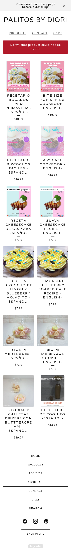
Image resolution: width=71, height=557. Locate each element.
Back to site (35, 534)
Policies (35, 473)
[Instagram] (35, 521)
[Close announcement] (64, 6)
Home (35, 455)
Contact (40, 33)
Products (17, 33)
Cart (57, 33)
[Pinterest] (46, 521)
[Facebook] (25, 521)
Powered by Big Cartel (35, 546)
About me (35, 482)
